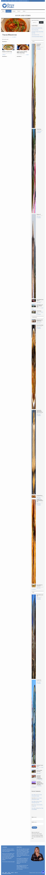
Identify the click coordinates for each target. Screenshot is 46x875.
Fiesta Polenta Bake (35, 29)
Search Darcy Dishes (35, 20)
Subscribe (34, 827)
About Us (16, 872)
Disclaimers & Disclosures (6, 873)
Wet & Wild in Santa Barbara (40, 300)
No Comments (14, 37)
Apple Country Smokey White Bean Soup (22, 52)
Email (34, 822)
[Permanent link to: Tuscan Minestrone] (15, 25)
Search (41, 22)
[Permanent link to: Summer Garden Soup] (8, 47)
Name (34, 817)
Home (3, 11)
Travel (18, 11)
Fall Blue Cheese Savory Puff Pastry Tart (40, 500)
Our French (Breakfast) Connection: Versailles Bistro (39, 777)
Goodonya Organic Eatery (40, 766)
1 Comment (27, 54)
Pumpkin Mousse (40, 495)
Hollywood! (39, 214)
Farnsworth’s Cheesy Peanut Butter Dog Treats (40, 411)
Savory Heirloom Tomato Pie (39, 585)
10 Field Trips (39, 129)
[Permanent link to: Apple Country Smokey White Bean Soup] (23, 47)
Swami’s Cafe (39, 680)
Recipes (8, 11)
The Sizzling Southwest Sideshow (37, 36)
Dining (13, 11)
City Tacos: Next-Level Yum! (39, 771)
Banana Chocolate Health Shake (37, 28)
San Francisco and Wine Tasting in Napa (40, 305)
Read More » (4, 41)
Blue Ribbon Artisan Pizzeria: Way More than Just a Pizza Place (40, 783)
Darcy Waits (39, 48)
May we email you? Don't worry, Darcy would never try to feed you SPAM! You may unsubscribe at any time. (37, 835)
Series (24, 11)
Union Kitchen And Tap (35, 34)
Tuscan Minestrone (9, 34)
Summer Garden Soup (7, 51)
